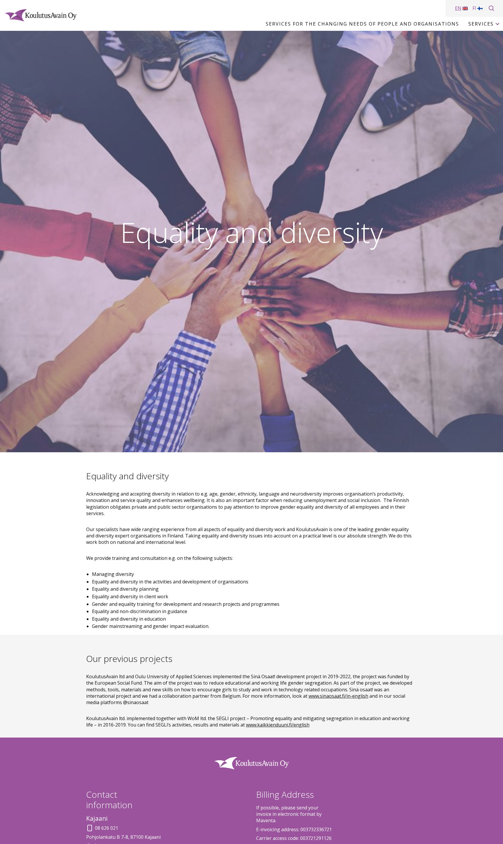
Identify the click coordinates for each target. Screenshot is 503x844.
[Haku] (492, 8)
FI (474, 8)
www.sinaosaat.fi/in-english (338, 696)
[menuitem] (362, 24)
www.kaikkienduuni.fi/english (277, 725)
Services (481, 24)
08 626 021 (106, 828)
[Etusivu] (41, 15)
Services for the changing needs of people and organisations (362, 24)
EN (458, 8)
